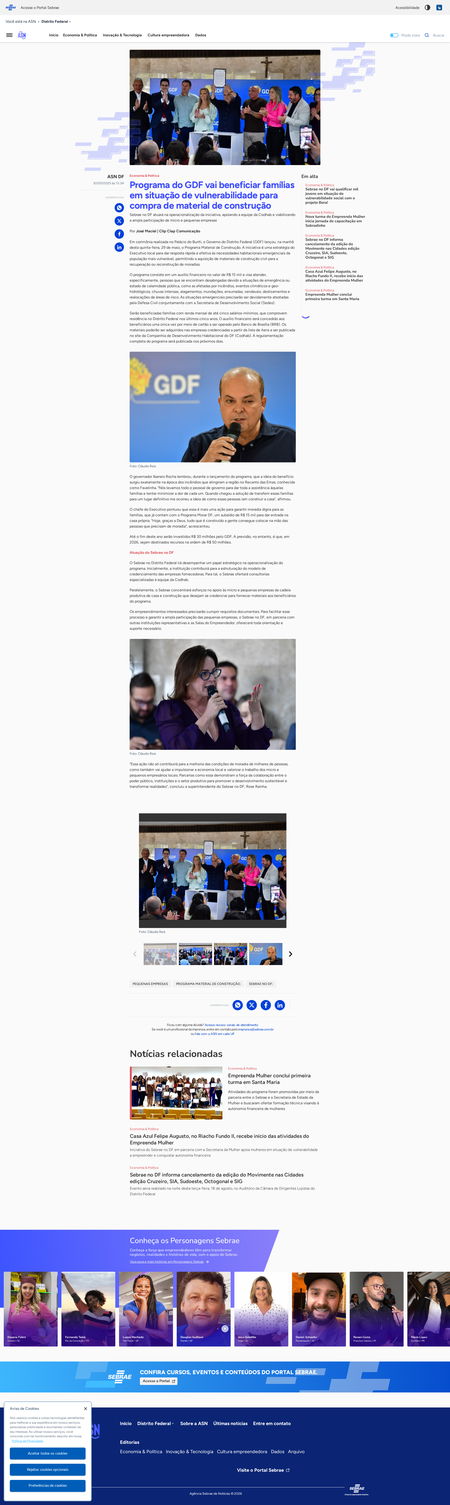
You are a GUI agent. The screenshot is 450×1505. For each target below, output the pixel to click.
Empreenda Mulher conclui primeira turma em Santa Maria (269, 1078)
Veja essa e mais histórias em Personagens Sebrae (167, 1262)
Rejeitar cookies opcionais (47, 1469)
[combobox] (56, 21)
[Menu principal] (9, 35)
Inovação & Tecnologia (189, 1451)
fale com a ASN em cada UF (215, 1034)
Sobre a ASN (194, 1423)
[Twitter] (119, 221)
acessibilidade (407, 7)
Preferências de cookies (48, 1485)
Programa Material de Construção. (208, 984)
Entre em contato (272, 1423)
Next (291, 954)
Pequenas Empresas (150, 984)
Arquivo (296, 1451)
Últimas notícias (230, 1423)
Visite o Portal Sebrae (260, 1470)
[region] (48, 1451)
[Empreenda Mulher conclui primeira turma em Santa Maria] (176, 1093)
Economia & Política (141, 1451)
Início (53, 35)
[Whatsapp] (119, 207)
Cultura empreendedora (242, 1451)
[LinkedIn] (119, 247)
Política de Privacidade (27, 1441)
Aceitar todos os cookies (47, 1453)
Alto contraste (427, 7)
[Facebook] (119, 234)
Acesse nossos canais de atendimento (231, 1025)
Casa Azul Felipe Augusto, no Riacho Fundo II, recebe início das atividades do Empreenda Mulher (219, 1139)
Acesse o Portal (156, 1381)
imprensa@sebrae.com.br (256, 1029)
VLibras (439, 7)
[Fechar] (85, 1408)
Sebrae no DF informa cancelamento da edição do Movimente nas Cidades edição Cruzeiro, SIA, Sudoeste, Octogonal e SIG (217, 1178)
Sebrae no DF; (261, 984)
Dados (277, 1451)
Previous (135, 954)
